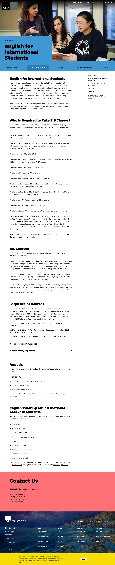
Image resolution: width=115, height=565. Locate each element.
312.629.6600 (8, 549)
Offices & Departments (43, 536)
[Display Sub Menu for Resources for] (83, 2)
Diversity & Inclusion (43, 541)
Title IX (40, 544)
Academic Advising (81, 531)
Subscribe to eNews (62, 544)
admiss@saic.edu (9, 534)
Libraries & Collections (82, 544)
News (107, 68)
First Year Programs (38, 68)
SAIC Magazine (61, 539)
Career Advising (80, 536)
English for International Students (98, 79)
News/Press (60, 536)
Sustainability (41, 539)
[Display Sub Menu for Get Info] (101, 2)
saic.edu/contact (9, 540)
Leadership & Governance (44, 534)
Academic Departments (82, 534)
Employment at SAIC (42, 546)
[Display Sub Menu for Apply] (91, 2)
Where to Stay (99, 541)
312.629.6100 (8, 545)
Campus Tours (99, 531)
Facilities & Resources (84, 68)
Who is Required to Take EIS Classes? (97, 84)
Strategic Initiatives (43, 531)
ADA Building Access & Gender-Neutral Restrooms (103, 538)
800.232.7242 (8, 544)
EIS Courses (92, 88)
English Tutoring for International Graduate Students (97, 96)
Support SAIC (60, 534)
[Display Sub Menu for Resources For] (85, 521)
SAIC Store (60, 541)
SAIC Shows (60, 546)
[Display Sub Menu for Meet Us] (110, 2)
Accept (83, 559)
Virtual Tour (99, 544)
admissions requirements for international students (31, 138)
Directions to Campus (101, 534)
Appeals (91, 92)
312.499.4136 (15, 396)
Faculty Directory (81, 541)
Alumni (59, 531)
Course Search (80, 539)
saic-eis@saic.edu (60, 465)
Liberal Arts (9, 40)
